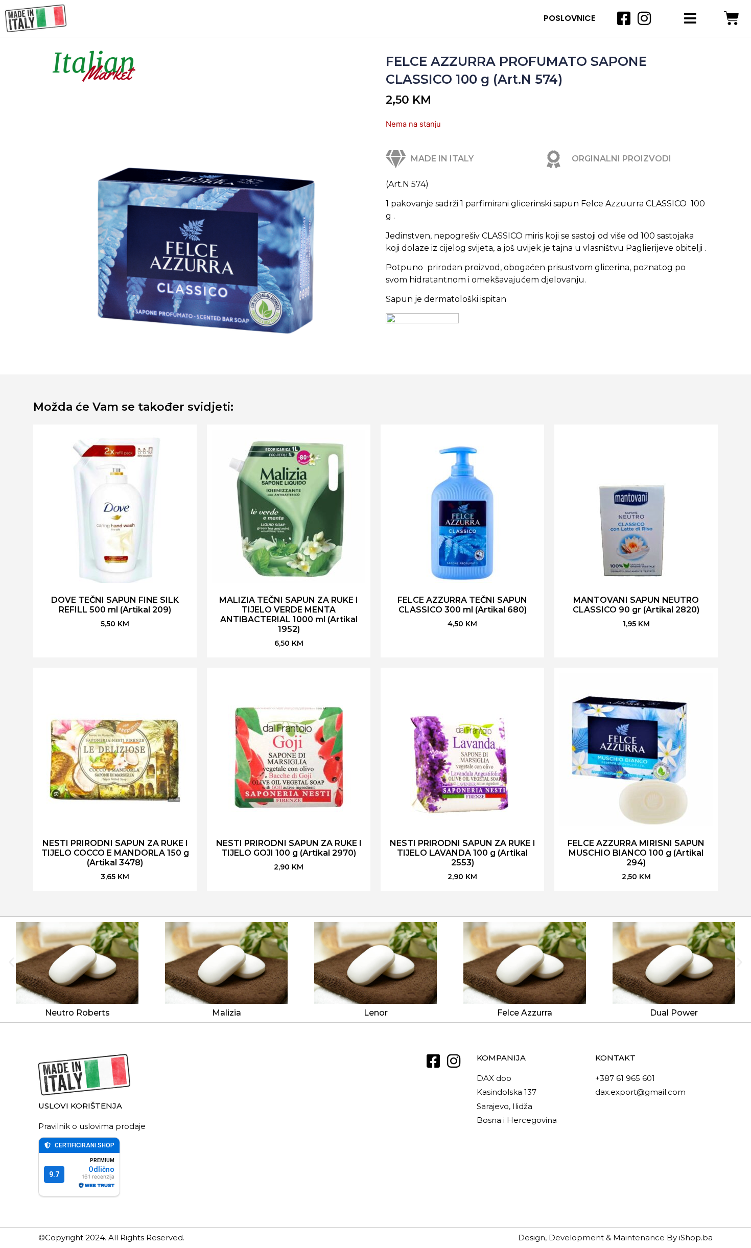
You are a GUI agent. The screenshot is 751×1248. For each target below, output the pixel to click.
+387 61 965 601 (625, 1078)
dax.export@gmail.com (640, 1092)
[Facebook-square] (623, 18)
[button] (11, 961)
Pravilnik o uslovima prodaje (92, 1126)
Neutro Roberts (77, 1013)
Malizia (226, 1013)
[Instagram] (644, 18)
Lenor (376, 1013)
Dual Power (674, 1013)
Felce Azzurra (524, 1013)
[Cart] (731, 18)
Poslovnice (569, 18)
